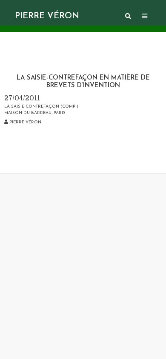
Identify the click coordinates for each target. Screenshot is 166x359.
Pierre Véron (47, 16)
